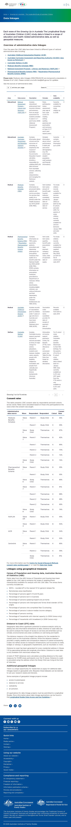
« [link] (49, 394)
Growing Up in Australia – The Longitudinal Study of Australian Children (31, 14)
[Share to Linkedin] (16, 705)
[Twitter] (12, 721)
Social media (8, 770)
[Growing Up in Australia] (35, 4)
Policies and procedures (12, 790)
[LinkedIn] (19, 721)
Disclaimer (7, 764)
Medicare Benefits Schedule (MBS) (20, 66)
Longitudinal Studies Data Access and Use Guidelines (30, 697)
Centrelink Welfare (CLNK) (18, 63)
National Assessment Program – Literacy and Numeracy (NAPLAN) (33, 69)
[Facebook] (5, 721)
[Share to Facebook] (11, 705)
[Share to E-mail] (20, 705)
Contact (6, 744)
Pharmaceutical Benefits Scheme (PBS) (22, 71)
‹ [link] (52, 394)
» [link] (62, 394)
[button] (9, 98)
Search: (44, 87)
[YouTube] (15, 721)
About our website (10, 756)
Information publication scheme (15, 787)
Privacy (6, 767)
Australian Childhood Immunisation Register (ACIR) (27, 55)
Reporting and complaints (13, 793)
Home (5, 14)
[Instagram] (8, 721)
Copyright (7, 761)
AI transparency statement (14, 778)
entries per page (17, 87)
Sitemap (7, 747)
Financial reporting (11, 781)
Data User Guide (46, 565)
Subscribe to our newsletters (11, 729)
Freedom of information (13, 784)
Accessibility (8, 758)
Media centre (8, 741)
